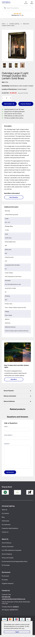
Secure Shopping (7, 554)
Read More (14, 379)
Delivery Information (8, 546)
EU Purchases (6, 565)
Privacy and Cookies (7, 558)
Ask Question (10, 472)
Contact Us (5, 532)
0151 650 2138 (6, 597)
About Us (4, 509)
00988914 (16, 606)
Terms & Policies (6, 543)
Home (3, 23)
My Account (5, 576)
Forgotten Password (7, 583)
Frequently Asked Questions (10, 528)
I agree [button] (17, 632)
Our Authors (5, 513)
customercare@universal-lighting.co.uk (13, 599)
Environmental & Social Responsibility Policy (14, 561)
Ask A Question (13, 197)
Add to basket (8, 104)
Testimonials (5, 521)
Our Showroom (6, 524)
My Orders (5, 579)
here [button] (23, 628)
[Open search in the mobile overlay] (17, 8)
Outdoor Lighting (14, 23)
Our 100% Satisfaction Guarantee (11, 550)
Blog (3, 517)
